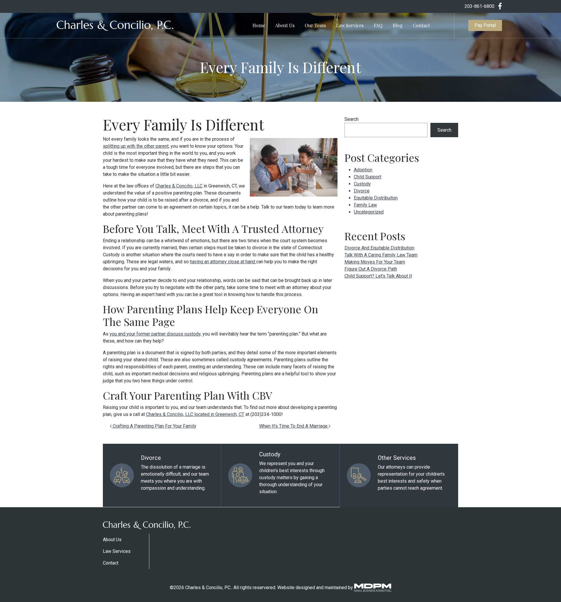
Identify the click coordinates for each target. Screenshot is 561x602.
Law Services (349, 25)
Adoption (363, 170)
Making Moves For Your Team (374, 262)
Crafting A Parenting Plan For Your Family (154, 426)
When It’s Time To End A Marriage (294, 426)
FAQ (378, 25)
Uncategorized (369, 212)
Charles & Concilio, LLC (178, 186)
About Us (285, 25)
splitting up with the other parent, (136, 146)
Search (351, 119)
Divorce (362, 191)
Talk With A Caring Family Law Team (381, 255)
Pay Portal (485, 25)
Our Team (315, 25)
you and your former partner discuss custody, (155, 334)
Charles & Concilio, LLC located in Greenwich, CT (195, 414)
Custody (362, 184)
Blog (398, 25)
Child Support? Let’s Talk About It (378, 276)
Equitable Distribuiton (376, 198)
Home (258, 25)
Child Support (367, 177)
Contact (421, 25)
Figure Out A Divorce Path (370, 269)
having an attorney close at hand (223, 261)
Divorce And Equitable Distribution (379, 248)
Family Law (365, 205)
